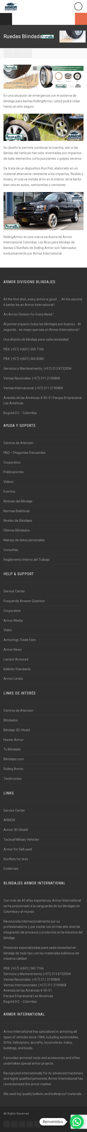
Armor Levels (13, 679)
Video (7, 630)
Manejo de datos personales (24, 540)
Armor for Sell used (17, 849)
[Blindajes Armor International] (11, 6)
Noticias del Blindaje (17, 501)
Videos (8, 482)
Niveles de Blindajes (17, 520)
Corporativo (12, 462)
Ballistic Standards (17, 669)
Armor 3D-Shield (15, 830)
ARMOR (9, 820)
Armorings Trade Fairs (19, 640)
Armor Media (13, 620)
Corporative (12, 611)
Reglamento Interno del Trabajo (26, 559)
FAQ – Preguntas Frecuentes (24, 453)
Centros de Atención (18, 443)
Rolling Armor (13, 769)
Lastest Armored (15, 659)
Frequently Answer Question (24, 601)
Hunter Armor (13, 740)
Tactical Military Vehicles (21, 839)
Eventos (9, 491)
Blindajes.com (13, 759)
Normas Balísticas (16, 511)
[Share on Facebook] (8, 53)
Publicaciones (13, 472)
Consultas (10, 550)
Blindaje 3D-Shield (16, 730)
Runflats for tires (15, 859)
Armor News (12, 649)
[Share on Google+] (27, 53)
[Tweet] (18, 53)
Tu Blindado (12, 749)
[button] (77, 1122)
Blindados (10, 720)
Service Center (14, 591)
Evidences (10, 868)
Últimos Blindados (16, 530)
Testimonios (12, 778)
